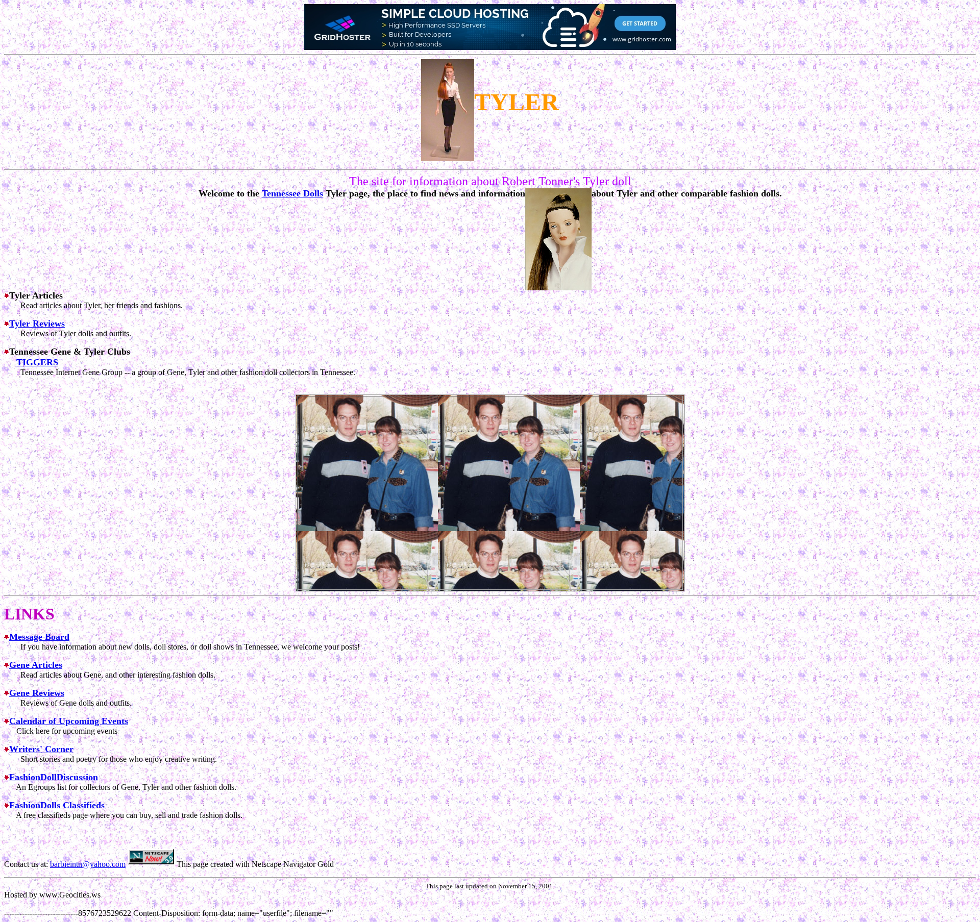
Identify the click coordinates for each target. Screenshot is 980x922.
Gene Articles (35, 665)
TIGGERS (37, 362)
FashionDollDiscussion (53, 777)
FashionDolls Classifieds (57, 805)
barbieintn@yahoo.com (88, 864)
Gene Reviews (36, 693)
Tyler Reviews (37, 323)
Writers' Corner (41, 749)
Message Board (39, 637)
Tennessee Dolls (292, 193)
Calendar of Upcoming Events (68, 721)
